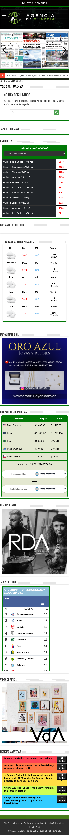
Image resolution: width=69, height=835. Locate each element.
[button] (64, 50)
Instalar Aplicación (36, 3)
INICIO (5, 81)
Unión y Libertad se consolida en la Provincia (28, 758)
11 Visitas (62, 766)
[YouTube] (39, 827)
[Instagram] (32, 827)
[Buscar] (56, 112)
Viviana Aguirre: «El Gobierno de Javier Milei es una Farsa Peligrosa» (29, 789)
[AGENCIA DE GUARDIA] (34, 18)
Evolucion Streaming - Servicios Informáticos (44, 823)
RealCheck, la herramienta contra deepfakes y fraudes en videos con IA (29, 767)
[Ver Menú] (4, 14)
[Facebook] (30, 827)
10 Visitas (62, 799)
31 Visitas (62, 759)
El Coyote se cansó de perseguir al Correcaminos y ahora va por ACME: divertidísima (23, 800)
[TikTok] (35, 827)
